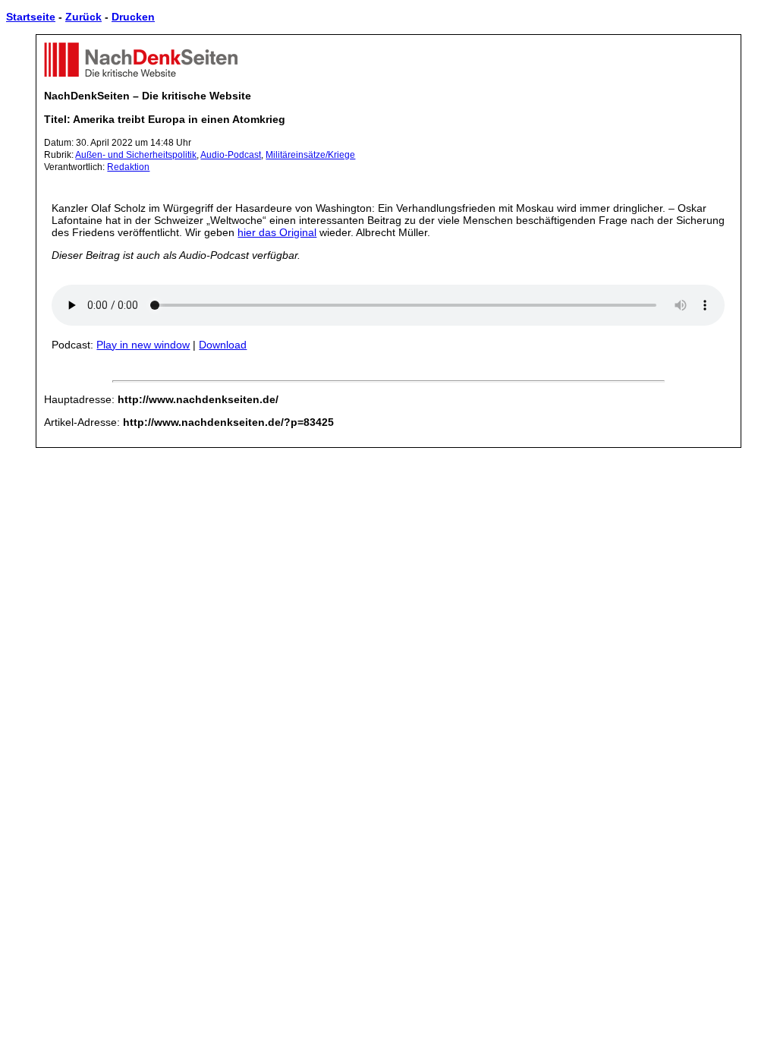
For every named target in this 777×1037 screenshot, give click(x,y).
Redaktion (128, 167)
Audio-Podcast (230, 155)
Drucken (133, 17)
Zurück (83, 17)
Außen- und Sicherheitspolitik (136, 155)
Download (223, 345)
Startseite (30, 17)
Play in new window (143, 345)
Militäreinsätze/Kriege (310, 155)
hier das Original (277, 232)
